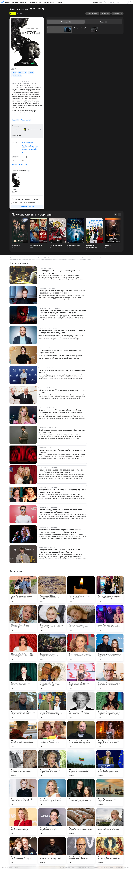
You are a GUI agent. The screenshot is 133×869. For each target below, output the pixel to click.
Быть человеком (36, 245)
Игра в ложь (109, 245)
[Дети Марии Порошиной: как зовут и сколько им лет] (52, 763)
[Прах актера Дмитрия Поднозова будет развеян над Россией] (23, 705)
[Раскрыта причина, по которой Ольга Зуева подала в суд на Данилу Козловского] (23, 850)
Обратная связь (125, 867)
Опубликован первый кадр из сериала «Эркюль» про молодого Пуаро (61, 431)
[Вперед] (119, 214)
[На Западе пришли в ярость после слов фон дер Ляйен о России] (110, 763)
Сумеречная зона (73, 245)
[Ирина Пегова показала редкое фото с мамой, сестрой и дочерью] (23, 589)
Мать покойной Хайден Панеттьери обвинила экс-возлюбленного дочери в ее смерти (61, 471)
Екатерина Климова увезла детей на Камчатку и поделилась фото (59, 351)
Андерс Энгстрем (28, 143)
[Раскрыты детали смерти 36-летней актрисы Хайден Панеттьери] (23, 821)
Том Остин (25, 146)
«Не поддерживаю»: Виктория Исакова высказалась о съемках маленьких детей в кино (61, 291)
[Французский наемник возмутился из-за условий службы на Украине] (52, 647)
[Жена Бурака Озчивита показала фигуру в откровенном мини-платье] (110, 734)
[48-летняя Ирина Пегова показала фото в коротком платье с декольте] (23, 618)
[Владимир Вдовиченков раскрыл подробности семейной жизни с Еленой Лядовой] (110, 647)
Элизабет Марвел (28, 148)
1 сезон (14, 189)
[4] (22, 132)
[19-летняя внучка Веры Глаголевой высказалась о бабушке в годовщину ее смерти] (52, 734)
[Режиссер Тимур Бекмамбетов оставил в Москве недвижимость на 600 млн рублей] (81, 734)
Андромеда (16, 245)
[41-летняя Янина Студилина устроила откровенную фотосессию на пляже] (81, 676)
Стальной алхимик (56, 245)
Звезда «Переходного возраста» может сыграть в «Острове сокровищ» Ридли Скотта (60, 551)
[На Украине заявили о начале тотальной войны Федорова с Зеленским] (52, 850)
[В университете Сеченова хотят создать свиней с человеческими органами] (81, 821)
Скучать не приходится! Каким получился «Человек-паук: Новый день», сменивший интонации (62, 311)
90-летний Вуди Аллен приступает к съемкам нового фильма (62, 371)
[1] (13, 132)
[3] (19, 132)
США (23, 153)
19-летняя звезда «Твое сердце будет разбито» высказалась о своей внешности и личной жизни (60, 411)
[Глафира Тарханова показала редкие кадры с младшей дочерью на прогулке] (52, 821)
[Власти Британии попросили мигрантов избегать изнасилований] (110, 792)
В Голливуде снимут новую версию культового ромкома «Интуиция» (59, 271)
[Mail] (2, 2)
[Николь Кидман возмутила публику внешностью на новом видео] (110, 821)
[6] (28, 132)
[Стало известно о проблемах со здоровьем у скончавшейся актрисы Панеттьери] (52, 618)
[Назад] (115, 214)
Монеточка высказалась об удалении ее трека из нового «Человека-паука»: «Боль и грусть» (60, 531)
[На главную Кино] (7, 2)
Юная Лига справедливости (92, 246)
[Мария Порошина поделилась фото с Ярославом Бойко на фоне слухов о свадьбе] (110, 618)
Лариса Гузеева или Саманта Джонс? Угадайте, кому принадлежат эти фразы (62, 491)
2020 (12, 69)
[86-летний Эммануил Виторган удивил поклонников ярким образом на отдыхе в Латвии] (110, 676)
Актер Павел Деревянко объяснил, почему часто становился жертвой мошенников (60, 511)
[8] (34, 132)
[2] (16, 132)
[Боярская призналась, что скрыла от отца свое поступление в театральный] (23, 676)
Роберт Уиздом (33, 149)
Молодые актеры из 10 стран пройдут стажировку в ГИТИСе (61, 451)
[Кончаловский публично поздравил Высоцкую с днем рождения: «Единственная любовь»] (52, 676)
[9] (37, 132)
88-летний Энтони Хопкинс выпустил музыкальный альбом (61, 391)
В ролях (14, 146)
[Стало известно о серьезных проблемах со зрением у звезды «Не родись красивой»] (81, 647)
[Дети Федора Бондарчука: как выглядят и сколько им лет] (81, 850)
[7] (31, 132)
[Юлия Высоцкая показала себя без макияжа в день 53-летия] (52, 792)
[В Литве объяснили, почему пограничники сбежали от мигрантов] (81, 763)
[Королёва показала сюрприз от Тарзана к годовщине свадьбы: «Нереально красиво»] (81, 792)
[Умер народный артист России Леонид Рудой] (81, 589)
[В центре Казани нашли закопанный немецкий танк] (23, 763)
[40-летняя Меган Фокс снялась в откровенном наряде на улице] (110, 705)
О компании (8, 867)
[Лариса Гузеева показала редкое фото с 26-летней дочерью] (110, 589)
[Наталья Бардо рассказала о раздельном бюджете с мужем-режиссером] (52, 705)
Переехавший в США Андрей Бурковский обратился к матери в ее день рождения (61, 331)
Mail (3, 867)
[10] (40, 132)
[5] (25, 132)
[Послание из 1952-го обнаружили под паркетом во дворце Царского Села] (52, 589)
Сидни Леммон (35, 146)
